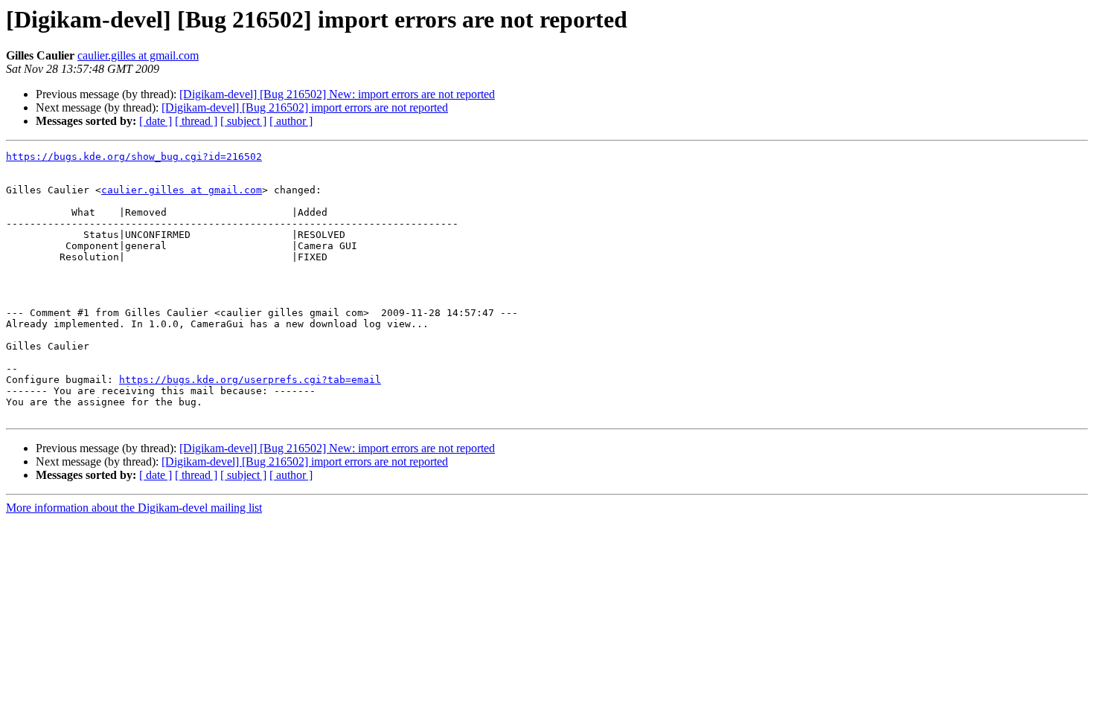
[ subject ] (243, 121)
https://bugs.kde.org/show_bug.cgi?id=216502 (134, 156)
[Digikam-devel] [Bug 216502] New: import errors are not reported (337, 94)
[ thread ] (196, 121)
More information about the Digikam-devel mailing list (134, 507)
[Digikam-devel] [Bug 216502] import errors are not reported (304, 107)
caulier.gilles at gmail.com (138, 55)
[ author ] (291, 121)
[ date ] (155, 121)
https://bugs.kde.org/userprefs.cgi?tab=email (250, 379)
